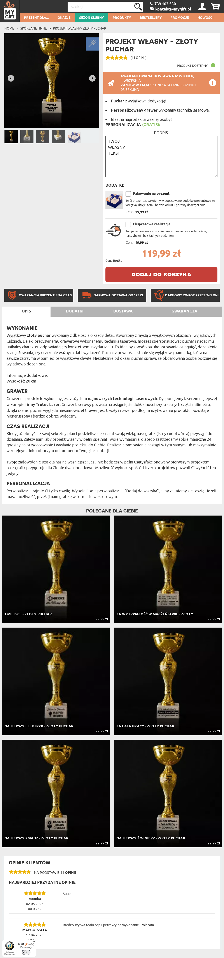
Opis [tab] (26, 311)
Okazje (64, 18)
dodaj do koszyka (161, 274)
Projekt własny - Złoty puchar (79, 28)
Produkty (122, 18)
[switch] (26, 952)
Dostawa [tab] (123, 311)
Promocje (179, 18)
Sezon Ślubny (91, 18)
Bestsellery (151, 18)
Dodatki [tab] (75, 311)
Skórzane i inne (33, 28)
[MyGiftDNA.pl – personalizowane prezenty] (10, 11)
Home (9, 28)
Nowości (206, 18)
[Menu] (33, 942)
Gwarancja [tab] (184, 311)
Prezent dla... (36, 18)
